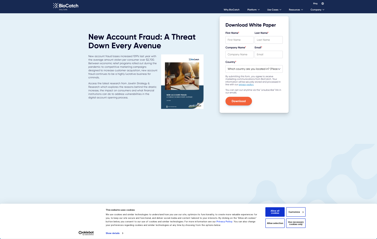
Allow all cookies (275, 211)
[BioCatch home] (66, 6)
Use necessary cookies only (296, 223)
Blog (315, 4)
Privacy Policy (224, 221)
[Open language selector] (322, 3)
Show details (113, 233)
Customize (294, 212)
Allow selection (275, 223)
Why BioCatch (231, 9)
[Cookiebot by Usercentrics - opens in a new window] (86, 233)
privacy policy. (246, 84)
